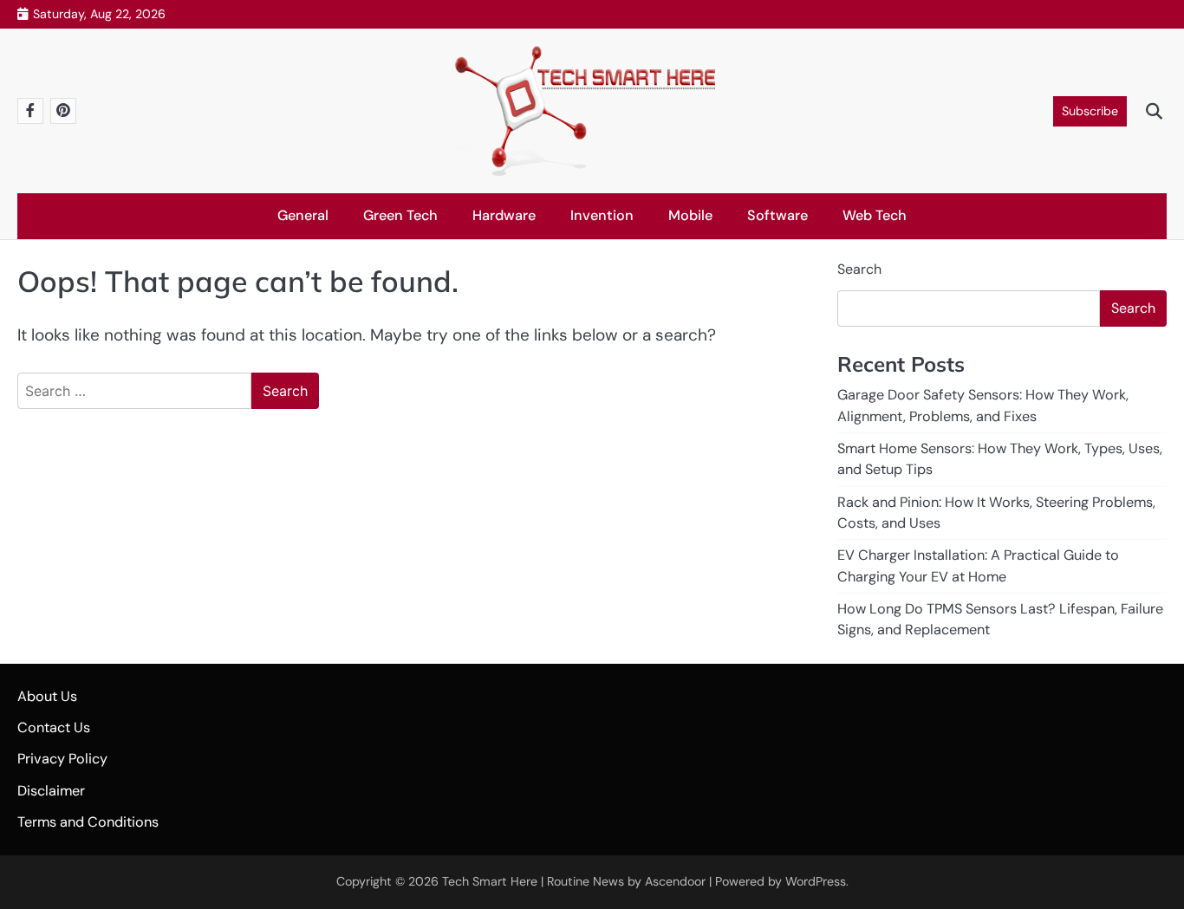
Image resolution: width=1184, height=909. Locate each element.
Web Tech (874, 215)
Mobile (690, 215)
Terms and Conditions (88, 822)
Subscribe (1090, 111)
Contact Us (53, 727)
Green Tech (400, 215)
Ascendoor (675, 881)
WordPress (815, 881)
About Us (47, 696)
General (303, 215)
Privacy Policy (62, 759)
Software (777, 215)
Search (859, 269)
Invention (602, 215)
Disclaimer (51, 791)
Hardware (504, 215)
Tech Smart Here (489, 881)
